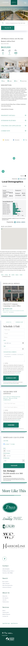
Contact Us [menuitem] (5, 616)
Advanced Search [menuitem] (7, 587)
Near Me (7, 28)
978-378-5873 (6, 2)
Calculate (14, 465)
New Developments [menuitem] (7, 585)
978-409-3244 (8, 309)
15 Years (13, 444)
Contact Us (5, 312)
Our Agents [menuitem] (5, 598)
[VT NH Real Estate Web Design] (10, 639)
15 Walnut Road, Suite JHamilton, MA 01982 (8, 572)
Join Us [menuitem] (4, 600)
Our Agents (11, 312)
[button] (3, 23)
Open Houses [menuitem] (6, 583)
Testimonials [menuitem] (6, 602)
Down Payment (6, 453)
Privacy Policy (17, 372)
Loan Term (5, 440)
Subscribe (11, 425)
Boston (17, 274)
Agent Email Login (6, 623)
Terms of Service (13, 383)
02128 (21, 274)
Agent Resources (14, 623)
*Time (4, 346)
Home (2, 274)
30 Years (7, 444)
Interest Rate (6, 458)
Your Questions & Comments (9, 351)
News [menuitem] (4, 610)
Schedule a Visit (19, 322)
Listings (6, 274)
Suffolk (13, 274)
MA (9, 274)
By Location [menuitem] (5, 581)
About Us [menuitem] (5, 596)
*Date (4, 340)
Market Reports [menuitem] (6, 614)
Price (4, 448)
